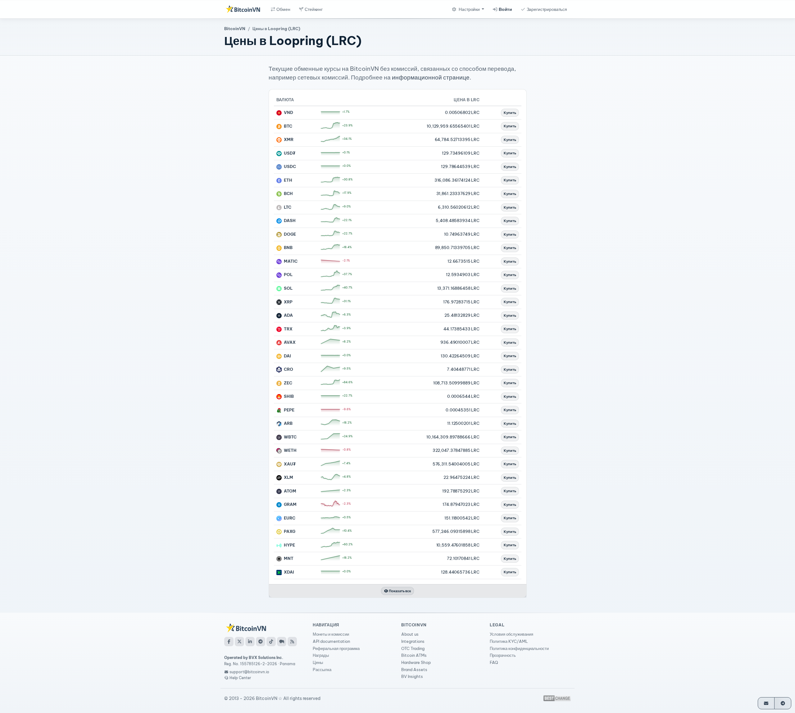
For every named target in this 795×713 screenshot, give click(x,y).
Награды (321, 655)
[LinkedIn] (250, 641)
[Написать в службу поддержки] (766, 703)
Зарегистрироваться (546, 9)
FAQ (494, 662)
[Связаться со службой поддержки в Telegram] (782, 703)
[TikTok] (271, 641)
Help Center (240, 677)
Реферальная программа (336, 648)
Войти (505, 9)
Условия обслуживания (511, 634)
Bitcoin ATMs (414, 655)
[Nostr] (281, 641)
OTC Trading (413, 648)
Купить (510, 113)
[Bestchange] (557, 698)
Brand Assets (414, 669)
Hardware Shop (416, 662)
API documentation (331, 641)
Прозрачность (503, 655)
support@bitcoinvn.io (249, 672)
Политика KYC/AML (509, 641)
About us (410, 634)
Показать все (399, 591)
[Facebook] (229, 641)
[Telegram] (260, 641)
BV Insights (412, 676)
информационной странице (431, 77)
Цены (318, 662)
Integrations (413, 641)
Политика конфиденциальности (519, 648)
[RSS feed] (292, 641)
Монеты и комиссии (331, 634)
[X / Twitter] (239, 641)
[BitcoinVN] (242, 9)
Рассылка (322, 669)
